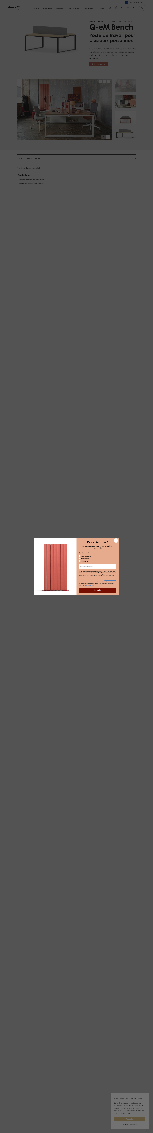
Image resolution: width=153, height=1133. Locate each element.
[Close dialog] (116, 540)
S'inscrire (98, 590)
